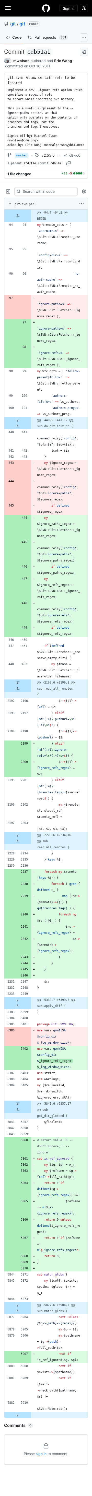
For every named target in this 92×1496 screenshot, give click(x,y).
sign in (41, 1453)
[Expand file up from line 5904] (17, 1311)
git (13, 23)
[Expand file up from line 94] (17, 216)
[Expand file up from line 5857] (17, 1110)
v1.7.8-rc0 (72, 155)
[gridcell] (46, 216)
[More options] (81, 204)
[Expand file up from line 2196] (17, 689)
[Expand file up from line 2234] (17, 841)
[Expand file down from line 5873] (17, 1305)
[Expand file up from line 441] (17, 426)
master (21, 155)
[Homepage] (46, 8)
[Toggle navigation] (8, 8)
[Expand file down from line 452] (17, 682)
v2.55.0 (48, 155)
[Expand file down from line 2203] (17, 835)
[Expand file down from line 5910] (17, 1415)
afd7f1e (30, 163)
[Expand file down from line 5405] (17, 1104)
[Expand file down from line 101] (17, 420)
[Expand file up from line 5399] (17, 1006)
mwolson (21, 60)
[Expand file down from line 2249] (17, 1000)
